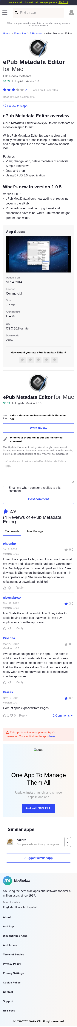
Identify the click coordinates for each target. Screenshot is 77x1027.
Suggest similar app (38, 858)
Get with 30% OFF (38, 808)
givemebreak (12, 598)
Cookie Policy (12, 982)
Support (8, 1001)
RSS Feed (9, 1010)
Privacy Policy (12, 964)
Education (20, 33)
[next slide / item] (68, 254)
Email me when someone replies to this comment (35, 489)
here (52, 736)
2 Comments (61, 715)
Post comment (38, 499)
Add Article (10, 945)
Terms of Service (13, 954)
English (8, 907)
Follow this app (17, 106)
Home (6, 33)
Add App (8, 926)
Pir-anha (9, 638)
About (7, 917)
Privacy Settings (13, 973)
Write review (38, 428)
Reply (20, 588)
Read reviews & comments (19, 96)
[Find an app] (16, 12)
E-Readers (36, 33)
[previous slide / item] (8, 254)
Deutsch (20, 907)
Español (31, 907)
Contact (8, 992)
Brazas (8, 692)
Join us (63, 2)
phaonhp (9, 544)
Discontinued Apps (15, 935)
